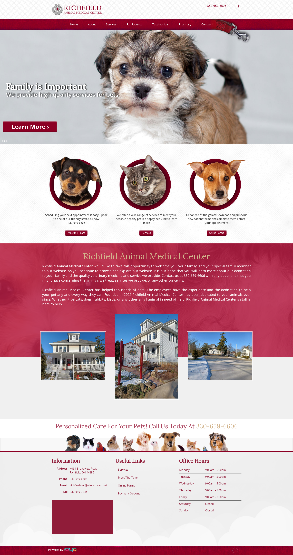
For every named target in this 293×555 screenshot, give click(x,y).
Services (111, 24)
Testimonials (160, 24)
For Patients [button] (134, 24)
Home (74, 24)
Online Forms (216, 232)
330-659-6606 (216, 6)
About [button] (92, 24)
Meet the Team (76, 232)
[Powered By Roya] (70, 550)
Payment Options (129, 493)
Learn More (28, 127)
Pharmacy (185, 24)
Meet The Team (128, 477)
